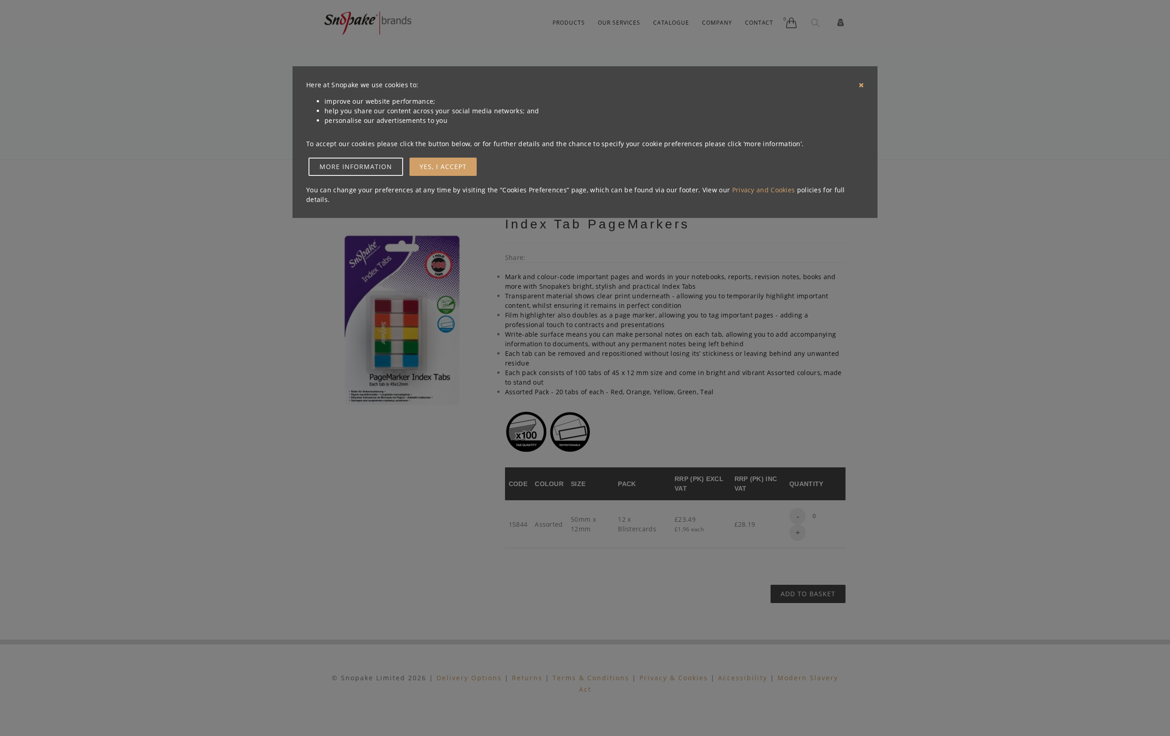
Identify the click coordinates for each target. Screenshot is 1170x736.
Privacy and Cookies (763, 189)
